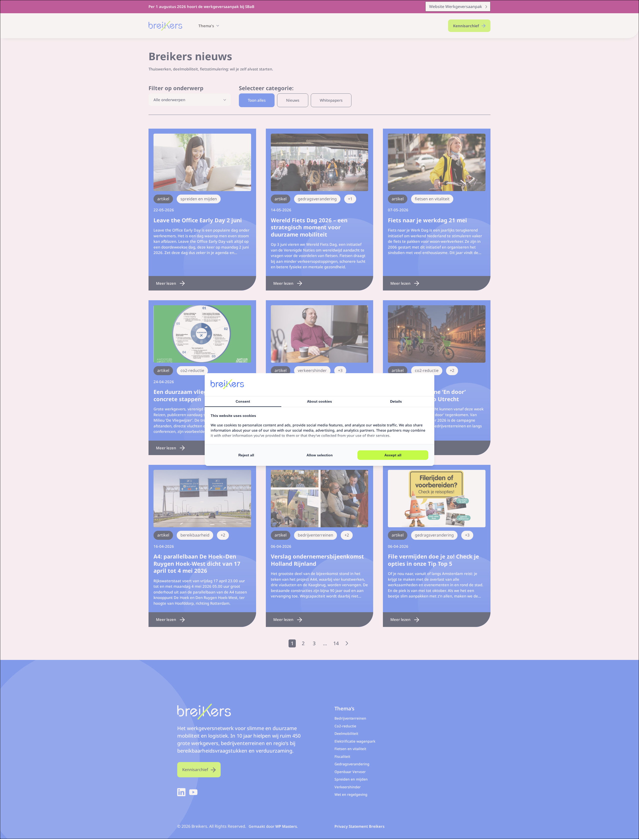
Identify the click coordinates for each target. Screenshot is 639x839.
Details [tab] (396, 401)
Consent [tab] (243, 401)
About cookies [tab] (319, 401)
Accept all (392, 455)
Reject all (246, 455)
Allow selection (320, 455)
